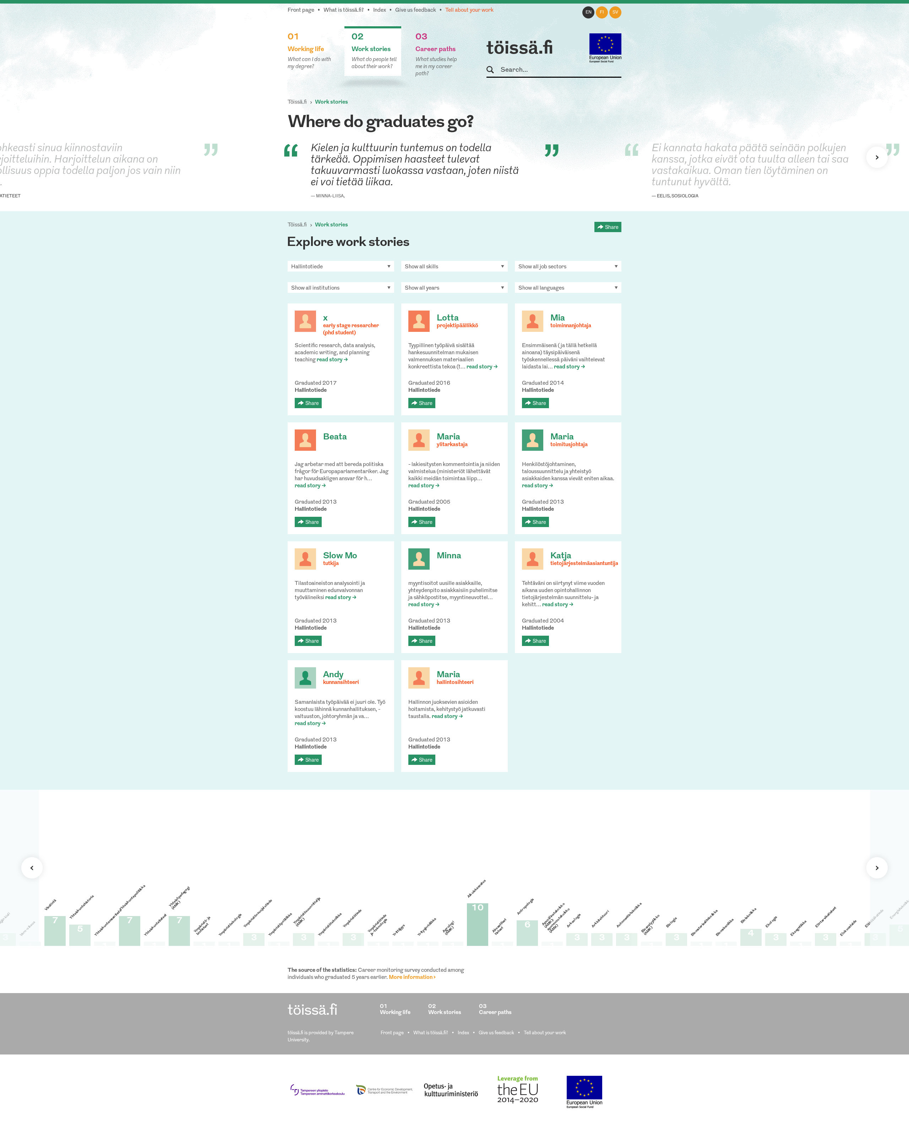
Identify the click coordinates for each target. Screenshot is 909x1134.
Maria (448, 437)
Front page (301, 10)
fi (602, 12)
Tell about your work (469, 10)
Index (379, 10)
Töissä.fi (297, 102)
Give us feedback (415, 10)
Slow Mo (340, 556)
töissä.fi (519, 49)
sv (615, 12)
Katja (560, 556)
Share (612, 226)
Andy (333, 675)
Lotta (448, 318)
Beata (335, 437)
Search (493, 70)
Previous (32, 868)
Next (877, 157)
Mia (557, 318)
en (589, 12)
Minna (449, 556)
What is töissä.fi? (343, 10)
